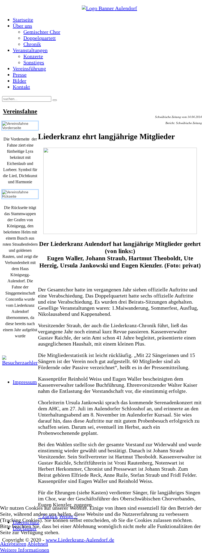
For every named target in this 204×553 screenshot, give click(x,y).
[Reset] (55, 100)
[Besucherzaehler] (20, 360)
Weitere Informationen (24, 550)
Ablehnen (37, 544)
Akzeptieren (13, 544)
